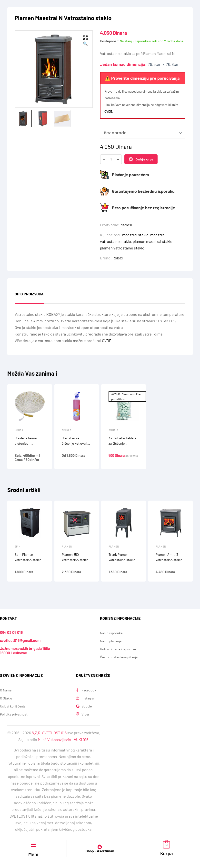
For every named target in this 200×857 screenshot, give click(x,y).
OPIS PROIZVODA (29, 294)
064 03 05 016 (11, 632)
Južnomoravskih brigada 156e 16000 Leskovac (25, 650)
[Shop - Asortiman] (99, 846)
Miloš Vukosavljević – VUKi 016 (63, 739)
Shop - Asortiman (100, 851)
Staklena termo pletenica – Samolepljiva (26, 443)
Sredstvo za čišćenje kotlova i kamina (74, 443)
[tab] (29, 297)
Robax (117, 258)
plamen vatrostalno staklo (122, 248)
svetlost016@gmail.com (20, 640)
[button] (85, 41)
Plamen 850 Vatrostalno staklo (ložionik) (75, 559)
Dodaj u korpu (144, 159)
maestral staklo (135, 234)
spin (17, 546)
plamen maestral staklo (152, 241)
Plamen (126, 224)
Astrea (66, 430)
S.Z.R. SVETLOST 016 (49, 732)
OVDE (108, 111)
